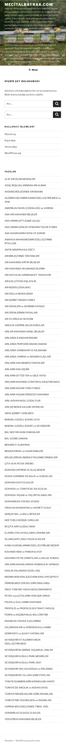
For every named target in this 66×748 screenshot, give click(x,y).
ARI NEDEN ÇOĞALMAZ (18, 287)
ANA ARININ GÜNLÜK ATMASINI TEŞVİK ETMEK (31, 227)
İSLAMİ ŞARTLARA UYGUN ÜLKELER (25, 539)
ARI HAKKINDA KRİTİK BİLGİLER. (22, 262)
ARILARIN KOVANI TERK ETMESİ (22, 388)
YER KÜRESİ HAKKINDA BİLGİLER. (23, 719)
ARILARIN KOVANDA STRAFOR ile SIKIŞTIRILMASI (32, 382)
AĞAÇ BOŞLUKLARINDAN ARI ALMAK (25, 185)
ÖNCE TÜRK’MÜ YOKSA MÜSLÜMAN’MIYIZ (28, 589)
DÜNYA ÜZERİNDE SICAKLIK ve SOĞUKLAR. (29, 476)
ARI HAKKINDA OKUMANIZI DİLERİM (25, 268)
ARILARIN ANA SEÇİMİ (17, 369)
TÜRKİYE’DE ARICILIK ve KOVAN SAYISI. (26, 687)
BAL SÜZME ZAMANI (16, 438)
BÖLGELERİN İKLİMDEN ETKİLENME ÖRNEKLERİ (31, 457)
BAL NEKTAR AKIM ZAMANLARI (22, 432)
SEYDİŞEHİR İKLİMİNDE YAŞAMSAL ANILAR (29, 650)
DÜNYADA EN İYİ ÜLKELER (19, 482)
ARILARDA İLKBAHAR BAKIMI (21, 338)
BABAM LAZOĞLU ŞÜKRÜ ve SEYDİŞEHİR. (27, 426)
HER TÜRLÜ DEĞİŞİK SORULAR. (22, 520)
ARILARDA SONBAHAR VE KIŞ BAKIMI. (26, 350)
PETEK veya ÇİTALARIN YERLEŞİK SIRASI (27, 595)
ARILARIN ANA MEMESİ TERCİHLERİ (24, 363)
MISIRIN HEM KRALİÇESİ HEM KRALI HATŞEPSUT (32, 577)
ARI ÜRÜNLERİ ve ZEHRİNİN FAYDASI (25, 306)
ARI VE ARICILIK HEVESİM (19, 319)
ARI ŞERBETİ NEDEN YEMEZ (20, 300)
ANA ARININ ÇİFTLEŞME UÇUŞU (22, 220)
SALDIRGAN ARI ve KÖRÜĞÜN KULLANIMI (28, 627)
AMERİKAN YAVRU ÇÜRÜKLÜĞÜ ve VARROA (29, 208)
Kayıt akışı (10, 140)
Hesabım (9, 740)
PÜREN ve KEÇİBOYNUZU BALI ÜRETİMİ (26, 614)
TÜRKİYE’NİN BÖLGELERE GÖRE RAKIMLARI (29, 694)
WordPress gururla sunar (28, 740)
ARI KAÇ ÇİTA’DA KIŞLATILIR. (20, 281)
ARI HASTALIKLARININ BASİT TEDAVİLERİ (28, 275)
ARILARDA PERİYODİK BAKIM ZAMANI (26, 344)
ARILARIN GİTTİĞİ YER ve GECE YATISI (25, 375)
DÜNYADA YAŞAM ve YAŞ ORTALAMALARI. (28, 495)
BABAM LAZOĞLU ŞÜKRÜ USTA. (22, 419)
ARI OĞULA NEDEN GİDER (19, 293)
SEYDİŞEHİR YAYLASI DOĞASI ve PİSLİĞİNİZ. (29, 669)
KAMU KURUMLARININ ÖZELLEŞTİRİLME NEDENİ (32, 545)
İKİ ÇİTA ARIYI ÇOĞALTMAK (20, 526)
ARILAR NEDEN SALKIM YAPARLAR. (24, 407)
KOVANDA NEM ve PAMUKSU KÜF (23, 551)
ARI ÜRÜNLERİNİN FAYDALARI (21, 312)
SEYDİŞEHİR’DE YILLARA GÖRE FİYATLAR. (27, 675)
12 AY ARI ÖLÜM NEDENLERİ (20, 179)
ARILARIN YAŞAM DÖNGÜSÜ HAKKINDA (27, 394)
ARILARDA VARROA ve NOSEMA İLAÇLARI (28, 356)
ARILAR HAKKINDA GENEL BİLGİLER (24, 331)
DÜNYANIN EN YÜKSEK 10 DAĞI (22, 501)
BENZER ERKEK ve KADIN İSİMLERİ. (24, 451)
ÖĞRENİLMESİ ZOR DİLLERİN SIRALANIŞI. (27, 583)
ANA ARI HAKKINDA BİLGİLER (21, 214)
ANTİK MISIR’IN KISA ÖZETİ (20, 249)
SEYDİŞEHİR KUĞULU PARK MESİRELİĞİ (26, 656)
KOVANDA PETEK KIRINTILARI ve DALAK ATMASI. (32, 558)
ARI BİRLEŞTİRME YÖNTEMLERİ (22, 256)
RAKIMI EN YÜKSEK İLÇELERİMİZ (23, 621)
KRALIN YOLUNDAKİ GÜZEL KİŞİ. (22, 570)
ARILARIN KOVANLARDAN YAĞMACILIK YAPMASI (32, 564)
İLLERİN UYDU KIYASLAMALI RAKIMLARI (27, 532)
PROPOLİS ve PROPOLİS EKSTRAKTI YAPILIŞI (29, 608)
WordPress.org (13, 153)
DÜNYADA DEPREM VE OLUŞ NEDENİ (25, 470)
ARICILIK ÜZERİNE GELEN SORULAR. (25, 325)
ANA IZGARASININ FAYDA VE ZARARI (25, 233)
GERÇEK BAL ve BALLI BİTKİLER (22, 514)
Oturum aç (10, 134)
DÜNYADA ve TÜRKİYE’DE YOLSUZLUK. (26, 488)
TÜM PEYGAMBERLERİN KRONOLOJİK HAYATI (29, 681)
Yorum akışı (11, 146)
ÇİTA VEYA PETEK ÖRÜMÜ (19, 463)
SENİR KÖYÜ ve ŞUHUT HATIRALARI (24, 633)
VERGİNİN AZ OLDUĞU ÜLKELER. (23, 713)
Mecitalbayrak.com (29, 4)
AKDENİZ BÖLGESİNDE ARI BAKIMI (24, 191)
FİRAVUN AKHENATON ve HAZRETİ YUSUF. (28, 507)
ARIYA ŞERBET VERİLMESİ (19, 413)
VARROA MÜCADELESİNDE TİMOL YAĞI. (27, 706)
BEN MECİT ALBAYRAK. (17, 444)
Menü (35, 69)
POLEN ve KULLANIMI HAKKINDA (23, 602)
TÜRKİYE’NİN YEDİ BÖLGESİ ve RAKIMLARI (28, 700)
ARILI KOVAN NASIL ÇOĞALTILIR (22, 400)
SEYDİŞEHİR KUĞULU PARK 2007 (23, 662)
